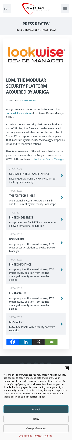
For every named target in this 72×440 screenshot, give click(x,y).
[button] (67, 368)
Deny (36, 418)
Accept (36, 409)
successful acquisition (18, 113)
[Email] (51, 342)
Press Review (29, 100)
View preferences (36, 428)
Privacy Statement (43, 435)
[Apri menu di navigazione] (65, 8)
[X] (38, 342)
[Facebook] (12, 342)
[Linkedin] (25, 342)
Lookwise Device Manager (49, 159)
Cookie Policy (25, 435)
